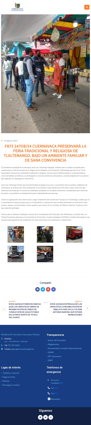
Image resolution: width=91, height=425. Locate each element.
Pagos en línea (9, 377)
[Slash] (45, 302)
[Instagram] (50, 417)
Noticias (6, 381)
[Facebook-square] (40, 417)
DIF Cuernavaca (54, 356)
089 (61, 383)
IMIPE (50, 360)
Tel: (12, 345)
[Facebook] (37, 289)
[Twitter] (43, 289)
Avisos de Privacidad (56, 340)
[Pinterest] (48, 289)
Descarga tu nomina (11, 385)
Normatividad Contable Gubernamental (64, 348)
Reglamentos (53, 344)
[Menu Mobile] (86, 7)
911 (56, 393)
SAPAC (51, 352)
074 (56, 388)
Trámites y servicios (11, 373)
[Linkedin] (53, 289)
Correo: (19, 349)
